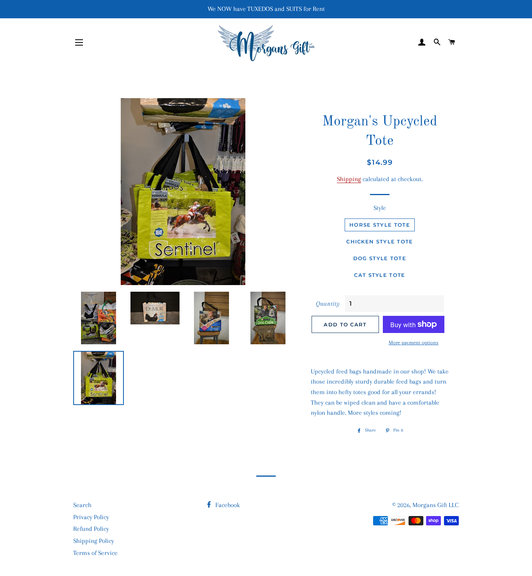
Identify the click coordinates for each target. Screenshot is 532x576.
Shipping (349, 179)
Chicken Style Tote (379, 241)
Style (379, 207)
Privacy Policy (91, 517)
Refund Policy (91, 528)
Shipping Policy (93, 540)
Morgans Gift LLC (435, 505)
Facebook (227, 505)
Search (82, 505)
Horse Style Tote (379, 225)
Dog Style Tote (379, 258)
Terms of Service (95, 553)
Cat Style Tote (379, 275)
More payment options (414, 342)
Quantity (328, 303)
